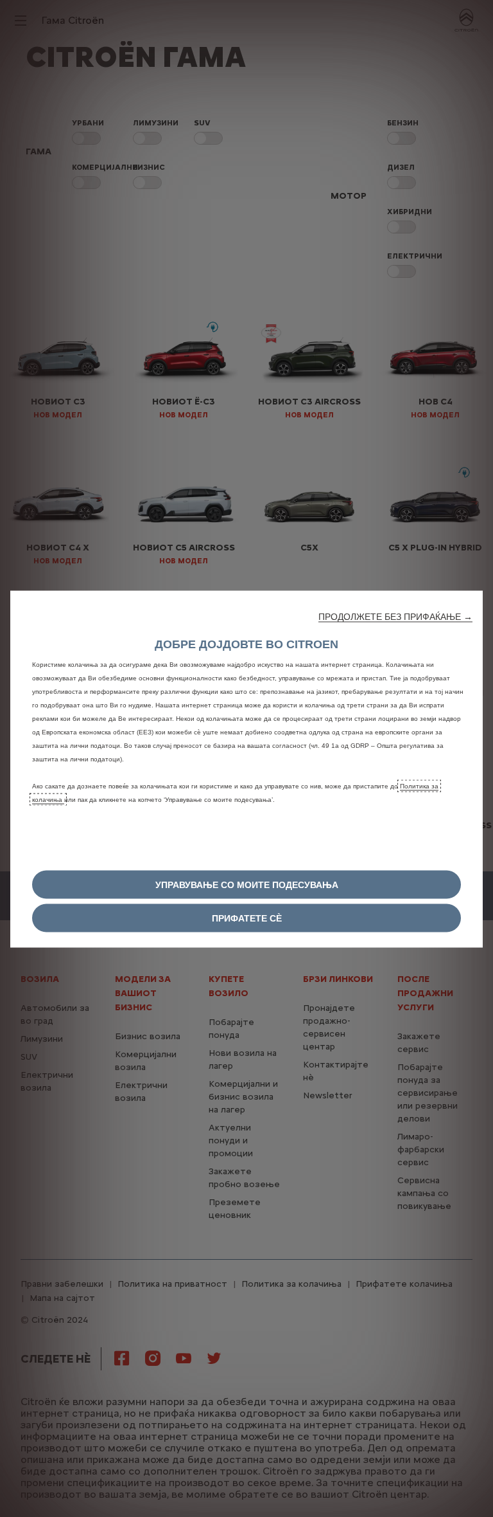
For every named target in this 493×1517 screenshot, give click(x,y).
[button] (395, 616)
